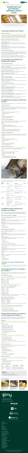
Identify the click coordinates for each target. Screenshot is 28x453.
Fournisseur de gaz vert (4, 433)
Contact (3, 424)
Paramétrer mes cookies (19, 450)
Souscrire (23, 2)
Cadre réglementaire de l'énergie (6, 440)
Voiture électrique (4, 447)
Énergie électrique (4, 444)
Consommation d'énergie (5, 443)
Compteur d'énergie (4, 442)
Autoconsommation (4, 439)
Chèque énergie (3, 441)
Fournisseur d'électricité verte (5, 432)
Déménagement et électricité (5, 434)
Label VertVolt (3, 435)
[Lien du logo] (5, 2)
